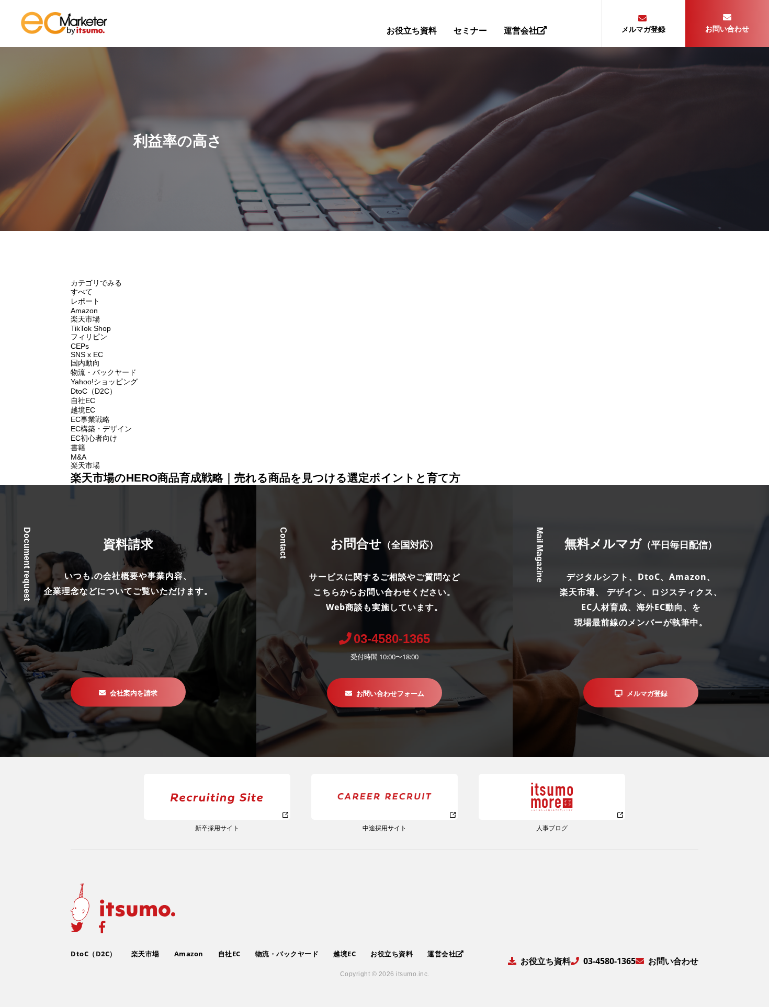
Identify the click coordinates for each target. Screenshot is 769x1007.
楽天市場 (85, 319)
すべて (82, 292)
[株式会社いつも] (64, 31)
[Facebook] (102, 927)
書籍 (78, 447)
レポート (85, 301)
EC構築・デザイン (101, 429)
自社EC (83, 400)
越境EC (83, 410)
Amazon (84, 310)
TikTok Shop (91, 328)
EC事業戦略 (90, 419)
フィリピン (89, 337)
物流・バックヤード (104, 372)
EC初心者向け (94, 438)
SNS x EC (87, 354)
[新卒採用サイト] (217, 797)
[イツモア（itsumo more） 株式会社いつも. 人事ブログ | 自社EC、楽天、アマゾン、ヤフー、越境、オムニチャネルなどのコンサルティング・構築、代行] (552, 797)
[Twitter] (77, 927)
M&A (78, 457)
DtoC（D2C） (94, 391)
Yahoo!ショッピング (104, 381)
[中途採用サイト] (384, 797)
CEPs (80, 346)
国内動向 (85, 363)
